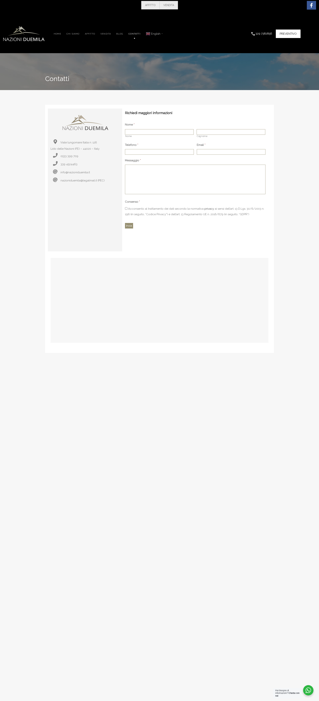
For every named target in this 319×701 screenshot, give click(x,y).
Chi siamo (73, 33)
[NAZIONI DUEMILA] (23, 39)
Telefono (131, 145)
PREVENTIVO (288, 33)
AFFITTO (150, 5)
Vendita (105, 33)
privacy (209, 208)
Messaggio (133, 160)
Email (201, 145)
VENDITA (168, 5)
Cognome (202, 136)
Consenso (132, 201)
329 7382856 (263, 33)
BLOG (119, 33)
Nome (130, 124)
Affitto (90, 33)
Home (57, 33)
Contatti (134, 33)
